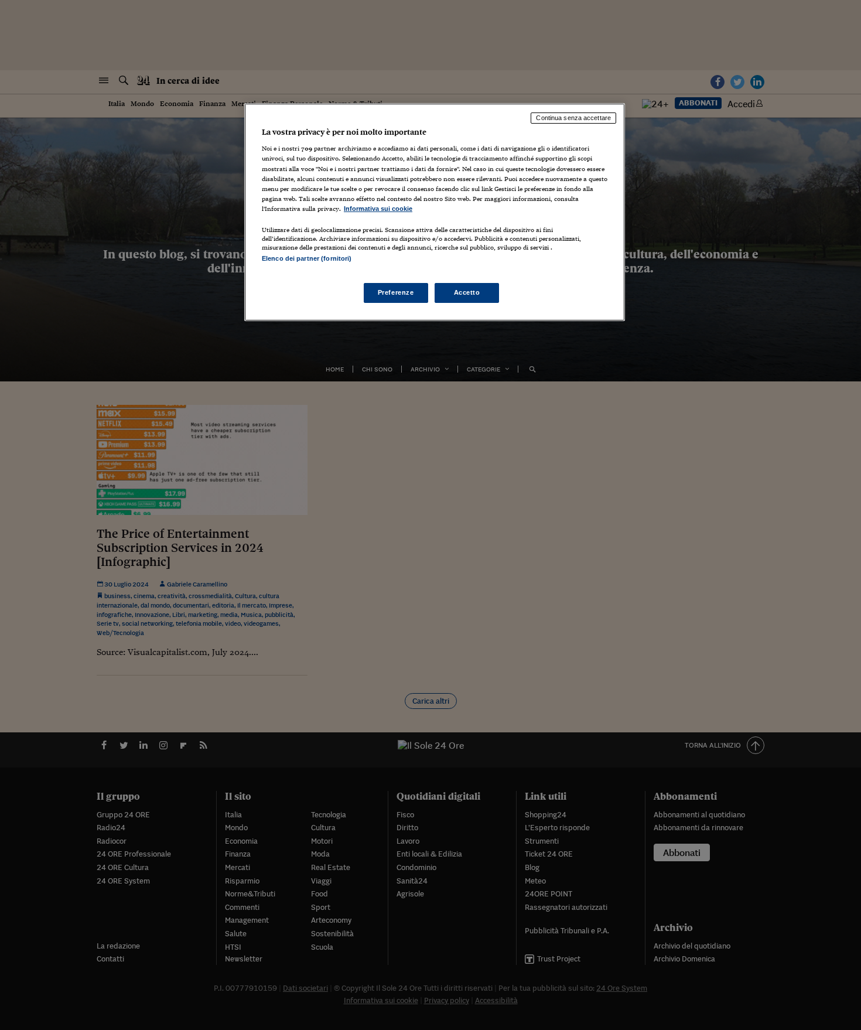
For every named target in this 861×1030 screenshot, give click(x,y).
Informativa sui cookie (378, 208)
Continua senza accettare (573, 117)
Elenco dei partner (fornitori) (306, 258)
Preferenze (396, 292)
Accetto (467, 292)
